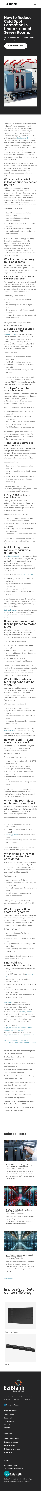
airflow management (12, 1040)
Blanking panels (10, 334)
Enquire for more (15, 46)
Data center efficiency (12, 1449)
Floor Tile (7, 1424)
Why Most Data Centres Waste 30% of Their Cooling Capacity (19, 1256)
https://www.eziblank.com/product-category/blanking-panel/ (18, 1029)
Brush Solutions (9, 1421)
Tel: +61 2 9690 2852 (10, 1465)
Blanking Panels (9, 1415)
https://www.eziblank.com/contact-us (19, 1035)
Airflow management (11, 1439)
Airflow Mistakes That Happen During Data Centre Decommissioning (19, 1165)
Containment (25, 37)
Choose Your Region (12, 1405)
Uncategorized (19, 1168)
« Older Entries (8, 1278)
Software (7, 1427)
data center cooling (22, 1043)
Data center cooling (11, 1442)
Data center (8, 1452)
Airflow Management (11, 37)
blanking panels (22, 138)
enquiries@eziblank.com (15, 1468)
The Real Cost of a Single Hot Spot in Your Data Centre (19, 1211)
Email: (6, 1468)
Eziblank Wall (8, 1418)
